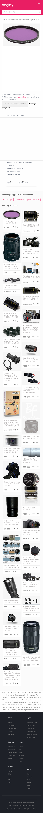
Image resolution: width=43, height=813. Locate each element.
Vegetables (12, 728)
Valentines (11, 755)
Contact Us (17, 809)
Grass (10, 777)
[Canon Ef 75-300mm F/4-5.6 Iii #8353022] (31, 489)
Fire (9, 774)
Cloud (10, 771)
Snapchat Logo (32, 734)
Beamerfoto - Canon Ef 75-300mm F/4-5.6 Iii (31, 437)
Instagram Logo (32, 722)
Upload (38, 3)
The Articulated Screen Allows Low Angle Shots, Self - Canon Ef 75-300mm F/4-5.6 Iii (31, 389)
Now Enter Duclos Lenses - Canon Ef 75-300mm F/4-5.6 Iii (30, 359)
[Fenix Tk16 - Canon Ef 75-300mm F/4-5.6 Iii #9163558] (12, 587)
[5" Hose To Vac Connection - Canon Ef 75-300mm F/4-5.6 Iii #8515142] (12, 507)
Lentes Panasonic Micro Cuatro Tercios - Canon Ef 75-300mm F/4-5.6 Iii (12, 341)
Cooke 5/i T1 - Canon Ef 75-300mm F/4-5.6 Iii (31, 226)
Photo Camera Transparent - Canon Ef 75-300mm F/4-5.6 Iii (31, 251)
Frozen (21, 747)
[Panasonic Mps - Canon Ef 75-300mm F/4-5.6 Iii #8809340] (12, 549)
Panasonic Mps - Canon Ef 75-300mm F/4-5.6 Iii (12, 566)
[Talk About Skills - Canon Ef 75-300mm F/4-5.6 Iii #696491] (31, 268)
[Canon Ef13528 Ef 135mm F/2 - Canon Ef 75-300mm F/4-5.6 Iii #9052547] (12, 247)
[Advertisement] (21, 68)
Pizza (10, 722)
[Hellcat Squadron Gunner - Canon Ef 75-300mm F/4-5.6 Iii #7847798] (12, 470)
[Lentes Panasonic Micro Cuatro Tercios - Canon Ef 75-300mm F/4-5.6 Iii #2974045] (12, 332)
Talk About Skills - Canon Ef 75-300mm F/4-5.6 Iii (31, 277)
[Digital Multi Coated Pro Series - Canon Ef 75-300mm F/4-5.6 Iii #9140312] (31, 576)
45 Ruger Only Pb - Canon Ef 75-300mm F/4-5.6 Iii (30, 460)
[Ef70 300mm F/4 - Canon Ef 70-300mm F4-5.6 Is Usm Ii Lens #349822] (12, 644)
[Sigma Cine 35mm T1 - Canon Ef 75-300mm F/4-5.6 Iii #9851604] (12, 618)
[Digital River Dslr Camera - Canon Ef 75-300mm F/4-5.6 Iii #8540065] (31, 524)
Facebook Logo (32, 731)
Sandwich (11, 725)
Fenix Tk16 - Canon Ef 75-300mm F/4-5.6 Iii (11, 601)
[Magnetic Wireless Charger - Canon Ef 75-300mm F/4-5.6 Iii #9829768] (31, 600)
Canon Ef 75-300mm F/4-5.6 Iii (11, 286)
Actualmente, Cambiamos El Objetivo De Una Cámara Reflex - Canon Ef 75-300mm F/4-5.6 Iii (31, 328)
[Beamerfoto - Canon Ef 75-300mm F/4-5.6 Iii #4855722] (31, 418)
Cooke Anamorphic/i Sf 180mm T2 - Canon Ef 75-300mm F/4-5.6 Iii (31, 298)
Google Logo (31, 737)
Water (29, 783)
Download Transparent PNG (15, 104)
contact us (22, 97)
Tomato (10, 731)
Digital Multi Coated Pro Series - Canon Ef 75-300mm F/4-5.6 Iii (31, 584)
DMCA (25, 809)
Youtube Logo (31, 728)
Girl (20, 749)
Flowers (29, 777)
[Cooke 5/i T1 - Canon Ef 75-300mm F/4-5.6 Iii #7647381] (31, 216)
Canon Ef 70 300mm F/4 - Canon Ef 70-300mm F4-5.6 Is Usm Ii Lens (31, 659)
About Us (9, 809)
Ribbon (29, 785)
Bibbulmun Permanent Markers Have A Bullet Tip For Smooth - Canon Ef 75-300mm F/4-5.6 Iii (12, 423)
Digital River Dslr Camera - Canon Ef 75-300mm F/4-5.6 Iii (31, 532)
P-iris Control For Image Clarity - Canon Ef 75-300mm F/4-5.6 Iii (12, 450)
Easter (10, 758)
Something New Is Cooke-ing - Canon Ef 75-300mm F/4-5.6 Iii (11, 315)
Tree (9, 783)
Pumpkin (11, 734)
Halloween (11, 749)
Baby (20, 752)
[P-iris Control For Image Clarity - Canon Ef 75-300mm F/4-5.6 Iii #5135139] (12, 441)
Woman (21, 755)
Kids (20, 761)
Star (9, 780)
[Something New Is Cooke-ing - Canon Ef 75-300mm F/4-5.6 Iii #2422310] (12, 304)
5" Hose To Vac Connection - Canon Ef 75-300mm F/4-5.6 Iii (11, 522)
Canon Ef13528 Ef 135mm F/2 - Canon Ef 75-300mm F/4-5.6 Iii (11, 266)
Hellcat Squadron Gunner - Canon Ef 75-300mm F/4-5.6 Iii (12, 483)
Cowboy (21, 758)
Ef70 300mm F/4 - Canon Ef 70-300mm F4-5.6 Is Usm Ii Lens (11, 652)
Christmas (11, 747)
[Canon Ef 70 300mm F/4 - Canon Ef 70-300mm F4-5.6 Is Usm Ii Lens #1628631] (31, 637)
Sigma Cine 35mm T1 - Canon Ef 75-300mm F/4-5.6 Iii (11, 628)
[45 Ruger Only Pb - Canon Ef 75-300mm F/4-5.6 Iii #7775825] (31, 452)
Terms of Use (32, 809)
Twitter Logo (31, 725)
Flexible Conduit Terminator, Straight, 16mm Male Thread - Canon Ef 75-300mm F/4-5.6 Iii (11, 376)
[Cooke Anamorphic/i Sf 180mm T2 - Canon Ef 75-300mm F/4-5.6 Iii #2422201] (31, 290)
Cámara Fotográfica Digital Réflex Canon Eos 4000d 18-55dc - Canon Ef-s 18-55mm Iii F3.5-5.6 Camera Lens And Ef (12, 675)
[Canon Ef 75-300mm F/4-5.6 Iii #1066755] (12, 281)
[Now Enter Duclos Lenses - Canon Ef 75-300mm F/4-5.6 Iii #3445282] (31, 349)
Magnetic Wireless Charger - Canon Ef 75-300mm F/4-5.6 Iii (31, 608)
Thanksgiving (12, 752)
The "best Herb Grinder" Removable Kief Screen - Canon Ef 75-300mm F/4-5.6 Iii (31, 560)
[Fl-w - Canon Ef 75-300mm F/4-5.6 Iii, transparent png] (21, 35)
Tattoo (29, 788)
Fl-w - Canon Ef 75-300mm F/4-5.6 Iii (10, 222)
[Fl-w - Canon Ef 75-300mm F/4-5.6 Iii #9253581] (12, 214)
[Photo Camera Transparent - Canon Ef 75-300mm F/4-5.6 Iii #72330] (31, 242)
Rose (28, 780)
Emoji (28, 774)
